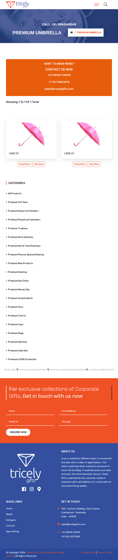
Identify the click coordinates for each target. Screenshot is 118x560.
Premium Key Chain (18, 281)
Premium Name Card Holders (23, 211)
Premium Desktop (17, 272)
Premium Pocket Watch (20, 298)
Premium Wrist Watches (20, 237)
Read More (24, 164)
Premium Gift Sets (18, 202)
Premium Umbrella (18, 350)
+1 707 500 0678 (59, 81)
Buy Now (39, 164)
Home (9, 508)
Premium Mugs (16, 333)
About (9, 514)
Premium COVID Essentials (22, 359)
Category (11, 520)
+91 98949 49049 (59, 75)
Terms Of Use (104, 552)
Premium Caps (16, 324)
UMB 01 (14, 153)
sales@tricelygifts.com (59, 88)
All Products (15, 193)
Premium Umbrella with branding (62, 369)
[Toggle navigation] (97, 5)
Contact (10, 525)
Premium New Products (20, 263)
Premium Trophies (18, 228)
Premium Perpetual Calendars (24, 219)
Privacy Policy (88, 552)
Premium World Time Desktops (24, 246)
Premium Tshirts (17, 315)
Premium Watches (17, 342)
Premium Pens (15, 307)
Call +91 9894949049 (59, 24)
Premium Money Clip (19, 289)
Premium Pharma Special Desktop (26, 254)
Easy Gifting (12, 531)
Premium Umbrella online (27, 369)
